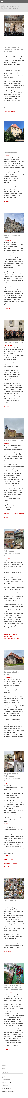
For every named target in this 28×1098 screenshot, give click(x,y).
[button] (2, 2)
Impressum (4, 1076)
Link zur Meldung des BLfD (11, 634)
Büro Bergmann (12, 7)
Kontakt (3, 1068)
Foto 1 (5, 111)
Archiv (3, 1067)
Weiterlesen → (7, 823)
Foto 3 (13, 111)
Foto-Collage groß (8, 859)
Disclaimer (4, 1077)
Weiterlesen (7, 201)
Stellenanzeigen (5, 1065)
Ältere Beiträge (7, 1058)
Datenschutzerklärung (6, 1079)
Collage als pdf (8, 951)
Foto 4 (16, 111)
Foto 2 (9, 111)
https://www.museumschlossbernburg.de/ (14, 513)
